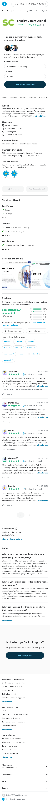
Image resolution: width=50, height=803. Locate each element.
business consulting (20, 11)
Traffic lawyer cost (9, 694)
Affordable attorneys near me (13, 742)
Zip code (8, 71)
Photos (23, 97)
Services (13, 97)
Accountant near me (10, 750)
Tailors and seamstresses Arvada (14, 722)
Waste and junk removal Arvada (14, 711)
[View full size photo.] (16, 275)
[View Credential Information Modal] (15, 528)
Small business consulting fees (13, 683)
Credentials (44, 97)
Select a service (11, 62)
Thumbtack (6, 11)
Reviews (32, 97)
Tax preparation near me (11, 746)
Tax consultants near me (11, 738)
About (4, 97)
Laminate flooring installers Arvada (15, 714)
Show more (7, 702)
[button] (8, 22)
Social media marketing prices (13, 698)
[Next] (29, 515)
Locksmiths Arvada (9, 726)
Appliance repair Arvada (11, 718)
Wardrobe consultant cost (12, 687)
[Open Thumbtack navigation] (6, 4)
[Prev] (20, 515)
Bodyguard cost (8, 690)
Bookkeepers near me (10, 753)
